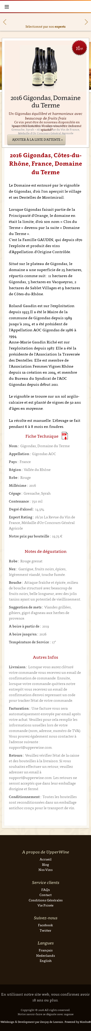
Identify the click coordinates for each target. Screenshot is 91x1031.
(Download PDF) (65, 436)
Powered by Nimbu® (78, 1022)
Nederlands (45, 955)
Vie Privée (45, 905)
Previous (4, 22)
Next (86, 22)
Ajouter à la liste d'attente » (37, 139)
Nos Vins (45, 870)
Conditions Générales (46, 900)
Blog (45, 864)
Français (45, 950)
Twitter (45, 930)
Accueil (46, 859)
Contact (45, 895)
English (46, 961)
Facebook (45, 925)
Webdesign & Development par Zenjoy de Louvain (31, 1022)
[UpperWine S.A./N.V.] (45, 6)
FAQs (45, 890)
